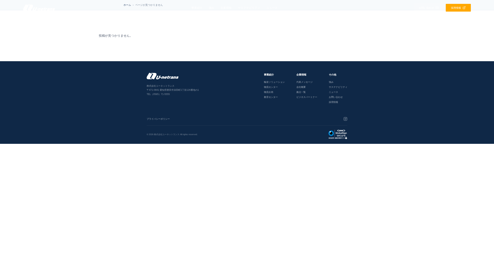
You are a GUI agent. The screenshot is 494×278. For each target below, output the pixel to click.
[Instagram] (345, 119)
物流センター (271, 87)
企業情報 (226, 7)
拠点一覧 (301, 92)
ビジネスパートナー (306, 97)
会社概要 (301, 87)
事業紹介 (197, 7)
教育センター (271, 97)
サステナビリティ (249, 7)
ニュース (272, 7)
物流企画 (268, 92)
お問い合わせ (336, 97)
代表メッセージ (304, 82)
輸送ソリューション (274, 82)
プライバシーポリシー (158, 119)
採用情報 (333, 102)
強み (211, 7)
